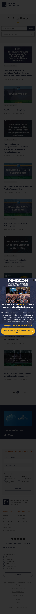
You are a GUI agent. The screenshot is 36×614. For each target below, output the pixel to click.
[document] (18, 307)
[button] (34, 280)
